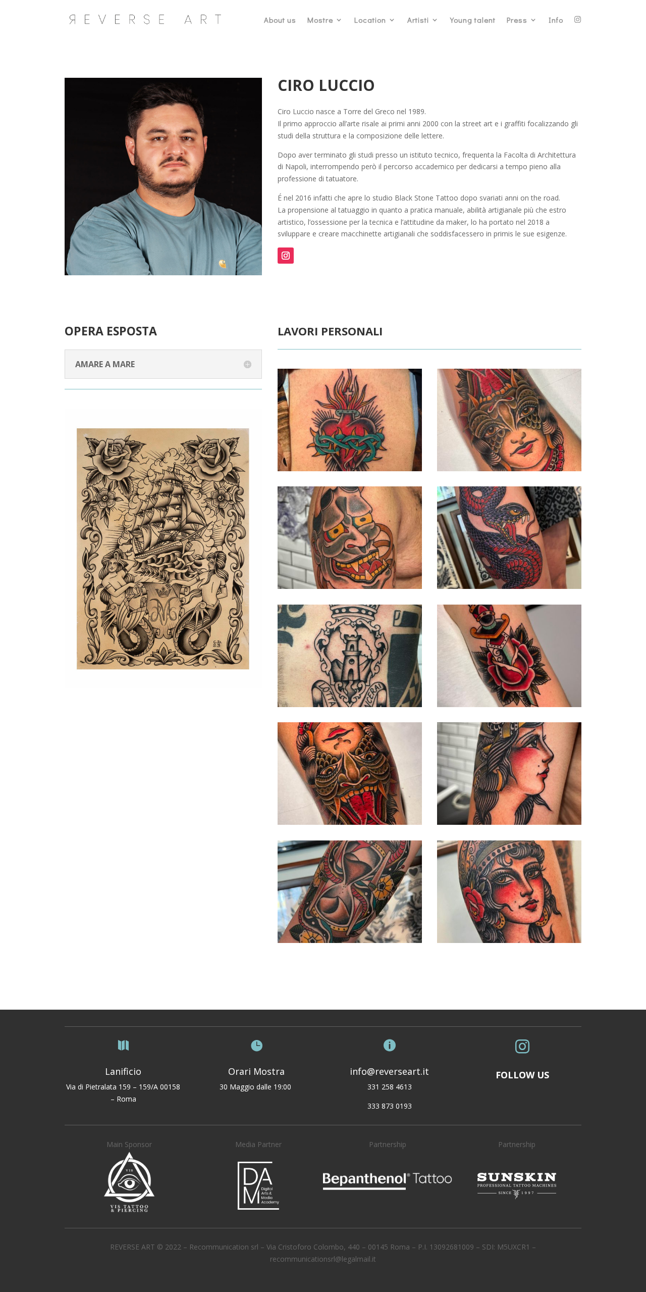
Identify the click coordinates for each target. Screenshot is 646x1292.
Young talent (473, 20)
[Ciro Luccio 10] (509, 940)
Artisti (418, 20)
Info (556, 20)
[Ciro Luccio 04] (509, 586)
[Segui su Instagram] (286, 255)
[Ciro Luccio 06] (509, 704)
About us (280, 20)
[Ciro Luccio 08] (509, 822)
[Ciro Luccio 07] (350, 822)
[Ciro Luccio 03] (350, 586)
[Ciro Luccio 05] (350, 704)
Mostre (320, 20)
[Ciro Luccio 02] (509, 468)
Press (517, 20)
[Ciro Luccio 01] (350, 468)
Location (370, 20)
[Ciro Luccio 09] (350, 940)
